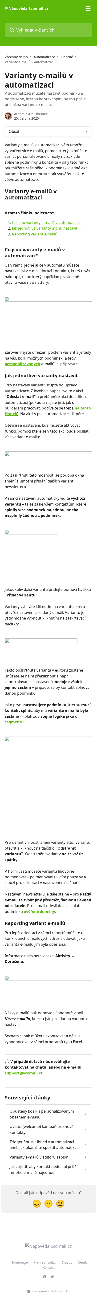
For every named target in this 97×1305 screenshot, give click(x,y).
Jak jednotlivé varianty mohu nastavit (44, 228)
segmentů (14, 722)
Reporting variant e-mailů (34, 234)
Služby (67, 1262)
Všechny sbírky (16, 57)
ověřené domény (39, 911)
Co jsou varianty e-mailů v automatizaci (46, 222)
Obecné (67, 57)
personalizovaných (22, 363)
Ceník (82, 1262)
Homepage (19, 1262)
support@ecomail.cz (24, 1073)
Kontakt (49, 1267)
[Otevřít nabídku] (88, 8)
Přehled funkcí (44, 1262)
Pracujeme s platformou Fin (51, 1291)
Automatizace (44, 57)
